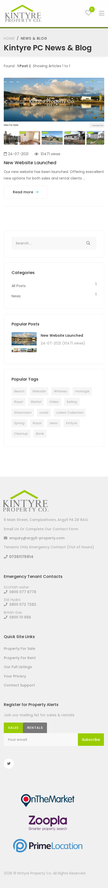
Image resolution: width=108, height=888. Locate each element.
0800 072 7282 (21, 604)
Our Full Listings (18, 666)
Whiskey (60, 391)
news (53, 423)
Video (54, 401)
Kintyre (71, 423)
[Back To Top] (93, 873)
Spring (19, 423)
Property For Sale (19, 648)
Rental (36, 401)
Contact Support (19, 685)
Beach (19, 391)
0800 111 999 (19, 617)
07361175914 (20, 556)
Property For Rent (20, 657)
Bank (40, 433)
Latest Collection (69, 412)
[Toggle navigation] (101, 13)
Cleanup (21, 433)
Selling (72, 401)
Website (39, 391)
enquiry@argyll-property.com (36, 538)
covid (43, 412)
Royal (18, 401)
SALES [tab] (13, 727)
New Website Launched (30, 162)
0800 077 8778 (21, 591)
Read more (23, 192)
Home (9, 38)
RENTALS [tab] (35, 727)
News (13, 138)
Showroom (22, 412)
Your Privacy (15, 676)
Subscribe (91, 739)
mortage (82, 391)
